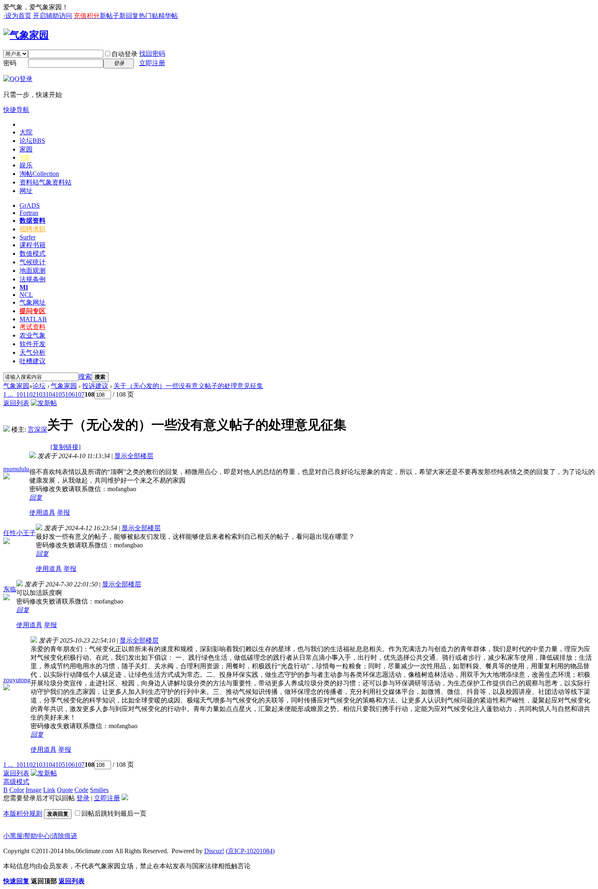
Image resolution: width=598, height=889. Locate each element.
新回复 (129, 15)
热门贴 (148, 15)
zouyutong (17, 679)
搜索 (85, 376)
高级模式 (16, 781)
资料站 (46, 182)
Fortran (29, 212)
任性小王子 (19, 532)
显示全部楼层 (133, 455)
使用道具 (42, 512)
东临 (9, 589)
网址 (26, 190)
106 (70, 394)
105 (60, 394)
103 (41, 394)
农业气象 (33, 335)
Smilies (99, 789)
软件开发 (33, 343)
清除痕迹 (64, 835)
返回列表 (16, 403)
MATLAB (33, 319)
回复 (35, 497)
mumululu (16, 468)
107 (80, 394)
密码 (9, 62)
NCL (26, 294)
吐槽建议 (33, 361)
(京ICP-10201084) (250, 850)
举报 (63, 512)
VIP (25, 157)
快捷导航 (16, 109)
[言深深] (6, 429)
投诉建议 (95, 385)
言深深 (37, 429)
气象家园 (16, 385)
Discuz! (214, 850)
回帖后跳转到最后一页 (113, 813)
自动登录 (124, 53)
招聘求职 (33, 229)
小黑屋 (13, 835)
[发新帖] (44, 403)
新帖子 (109, 15)
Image (33, 789)
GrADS (30, 205)
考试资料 (33, 326)
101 (21, 394)
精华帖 (168, 15)
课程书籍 (33, 244)
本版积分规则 (22, 813)
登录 (82, 798)
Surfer (27, 237)
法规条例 (33, 279)
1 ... (8, 394)
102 (31, 394)
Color (16, 789)
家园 (26, 149)
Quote (65, 789)
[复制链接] (65, 446)
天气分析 (33, 352)
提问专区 (33, 310)
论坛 (32, 140)
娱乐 (26, 165)
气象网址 (33, 302)
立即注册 (152, 62)
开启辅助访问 (52, 15)
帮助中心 (37, 835)
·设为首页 (17, 15)
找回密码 (152, 53)
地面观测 (33, 270)
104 (50, 394)
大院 (26, 132)
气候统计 (33, 262)
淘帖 (39, 173)
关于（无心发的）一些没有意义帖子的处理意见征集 (188, 385)
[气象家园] (26, 35)
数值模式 (33, 253)
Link (49, 789)
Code (81, 789)
